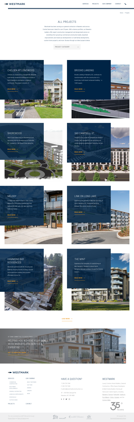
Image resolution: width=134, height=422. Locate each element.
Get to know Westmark (17, 352)
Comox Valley (106, 400)
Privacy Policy (11, 418)
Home (121, 13)
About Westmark (31, 382)
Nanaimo (105, 394)
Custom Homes (13, 400)
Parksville (116, 394)
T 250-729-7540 (65, 383)
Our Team (29, 385)
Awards (29, 387)
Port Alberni (105, 397)
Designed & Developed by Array (118, 418)
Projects (95, 4)
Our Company (106, 4)
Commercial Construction (13, 383)
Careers (29, 390)
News (28, 393)
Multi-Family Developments (13, 387)
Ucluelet (116, 397)
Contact (118, 4)
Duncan (110, 394)
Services (86, 4)
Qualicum (122, 394)
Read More (11, 89)
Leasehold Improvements (16, 394)
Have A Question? (71, 378)
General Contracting (15, 391)
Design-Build (12, 397)
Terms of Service (22, 418)
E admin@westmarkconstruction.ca (71, 389)
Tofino (112, 397)
